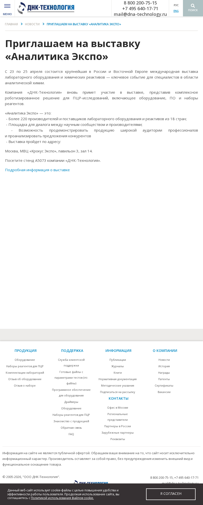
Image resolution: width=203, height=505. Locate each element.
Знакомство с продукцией (71, 421)
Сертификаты (164, 385)
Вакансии (164, 392)
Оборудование (25, 360)
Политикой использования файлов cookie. (62, 498)
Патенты (164, 379)
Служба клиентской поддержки (71, 362)
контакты (118, 398)
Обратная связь (71, 427)
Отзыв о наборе (25, 385)
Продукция (26, 350)
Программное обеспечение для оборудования (71, 392)
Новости (32, 24)
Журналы (117, 366)
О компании (165, 350)
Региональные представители (117, 416)
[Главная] (47, 8)
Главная (11, 24)
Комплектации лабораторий (25, 372)
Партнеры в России (117, 426)
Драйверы (71, 402)
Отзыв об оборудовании (24, 379)
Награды (164, 372)
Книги (118, 372)
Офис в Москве (117, 407)
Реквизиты (117, 439)
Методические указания (117, 385)
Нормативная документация (118, 379)
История (164, 366)
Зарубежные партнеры (118, 432)
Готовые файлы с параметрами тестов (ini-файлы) (71, 377)
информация (118, 350)
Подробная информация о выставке (37, 169)
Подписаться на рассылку (117, 392)
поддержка (72, 350)
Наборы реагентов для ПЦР (25, 366)
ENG (176, 11)
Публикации (117, 360)
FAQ (71, 434)
